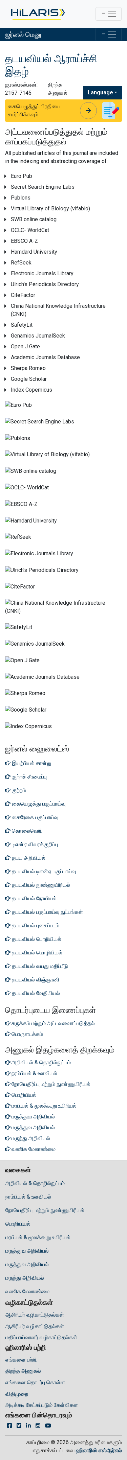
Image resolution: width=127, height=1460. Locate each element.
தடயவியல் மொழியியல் (36, 952)
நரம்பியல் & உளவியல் (28, 1197)
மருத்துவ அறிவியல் (27, 1251)
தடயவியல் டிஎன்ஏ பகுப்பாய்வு (43, 871)
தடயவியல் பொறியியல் (35, 939)
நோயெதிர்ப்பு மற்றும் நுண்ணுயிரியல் (44, 1210)
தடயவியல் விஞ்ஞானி (34, 979)
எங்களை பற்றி (21, 1360)
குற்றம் (18, 790)
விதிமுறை (16, 1394)
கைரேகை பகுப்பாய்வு (34, 817)
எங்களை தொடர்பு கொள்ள (35, 1382)
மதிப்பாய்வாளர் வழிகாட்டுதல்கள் (41, 1337)
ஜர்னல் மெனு (23, 34)
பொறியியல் (17, 1224)
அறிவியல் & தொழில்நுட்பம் (35, 1183)
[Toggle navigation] (109, 14)
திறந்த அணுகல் (23, 1371)
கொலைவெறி (26, 831)
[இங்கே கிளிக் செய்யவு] (37, 13)
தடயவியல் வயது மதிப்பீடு (39, 966)
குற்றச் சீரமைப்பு (28, 776)
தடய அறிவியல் (27, 858)
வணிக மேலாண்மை (27, 1291)
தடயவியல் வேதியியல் (35, 993)
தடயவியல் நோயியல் (33, 898)
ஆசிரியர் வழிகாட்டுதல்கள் (34, 1315)
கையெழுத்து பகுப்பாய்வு (37, 804)
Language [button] (100, 92)
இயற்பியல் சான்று (30, 763)
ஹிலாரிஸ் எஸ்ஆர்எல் (99, 1450)
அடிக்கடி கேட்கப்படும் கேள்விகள (41, 1405)
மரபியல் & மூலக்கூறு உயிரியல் (37, 1237)
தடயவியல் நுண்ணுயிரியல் (40, 885)
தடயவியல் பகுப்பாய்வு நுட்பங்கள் (46, 912)
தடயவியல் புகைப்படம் (34, 925)
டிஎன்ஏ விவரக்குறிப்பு (34, 844)
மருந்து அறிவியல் (24, 1278)
